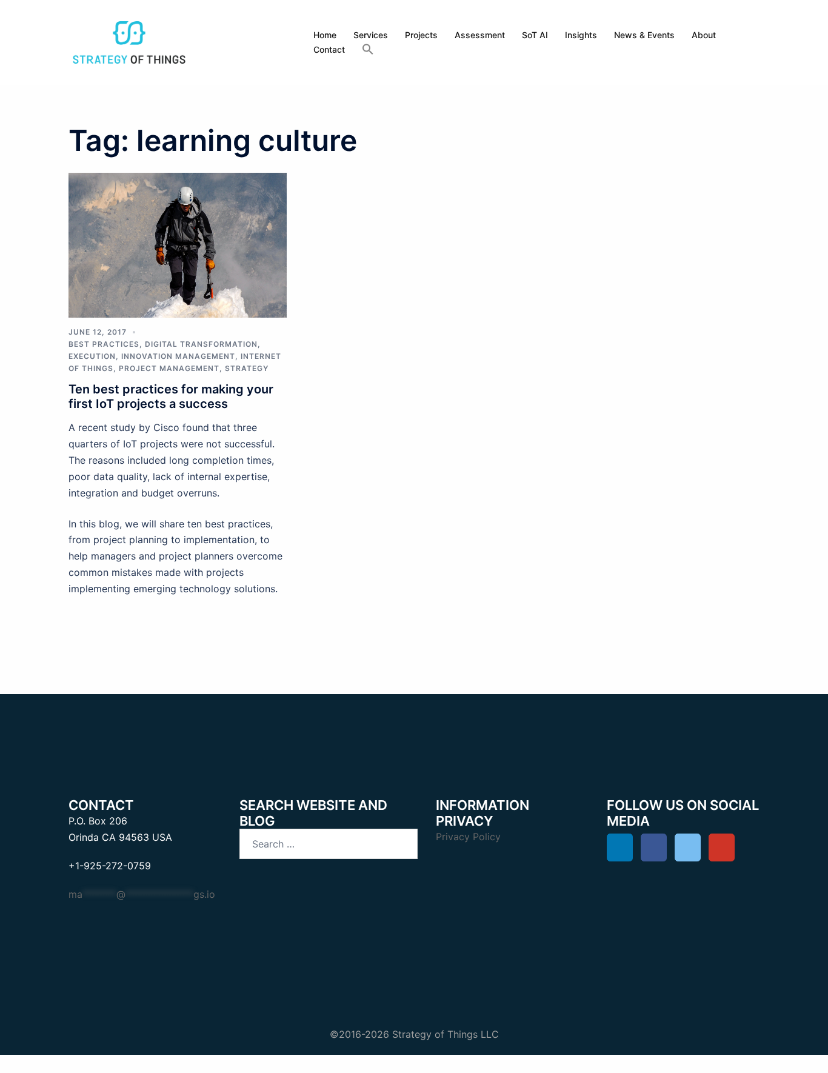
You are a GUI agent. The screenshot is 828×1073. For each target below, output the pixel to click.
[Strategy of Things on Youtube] (722, 847)
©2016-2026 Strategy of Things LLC (414, 1034)
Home (324, 35)
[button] (368, 49)
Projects (421, 35)
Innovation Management (178, 356)
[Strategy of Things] (129, 41)
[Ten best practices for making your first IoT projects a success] (177, 244)
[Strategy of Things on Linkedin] (620, 847)
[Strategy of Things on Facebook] (654, 847)
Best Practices (103, 344)
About (704, 35)
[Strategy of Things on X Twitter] (688, 847)
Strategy (247, 368)
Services (370, 35)
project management (169, 368)
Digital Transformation (201, 344)
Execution (92, 356)
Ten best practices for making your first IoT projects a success (170, 396)
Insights (581, 35)
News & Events (644, 35)
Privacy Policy (468, 837)
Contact (329, 49)
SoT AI (535, 35)
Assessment (480, 35)
